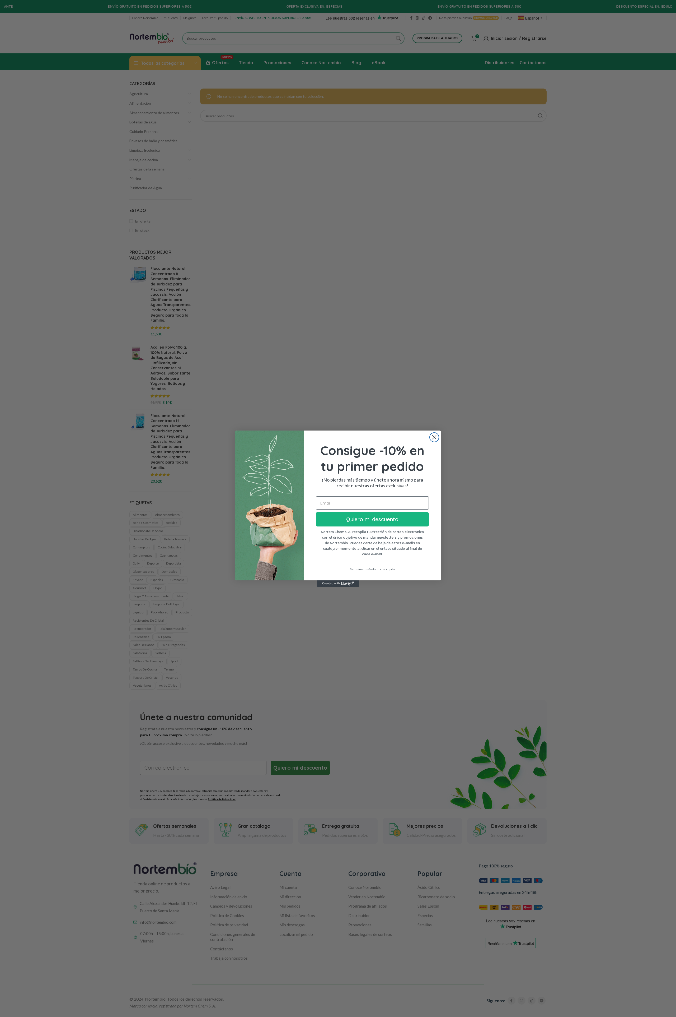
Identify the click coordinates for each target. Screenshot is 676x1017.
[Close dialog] (434, 437)
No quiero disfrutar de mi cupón (372, 569)
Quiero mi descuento (372, 519)
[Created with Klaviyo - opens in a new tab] (338, 583)
